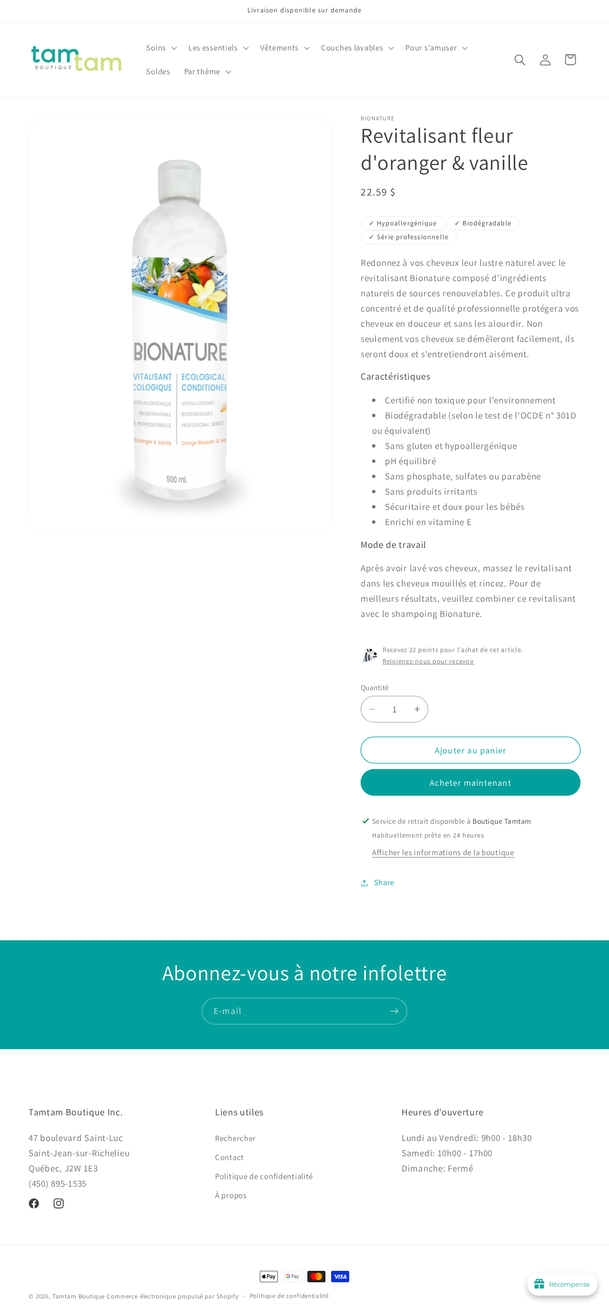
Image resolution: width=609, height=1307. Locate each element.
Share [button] (384, 882)
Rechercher (235, 1138)
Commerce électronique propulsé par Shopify (172, 1296)
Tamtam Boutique (78, 1296)
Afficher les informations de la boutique (443, 852)
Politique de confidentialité (264, 1176)
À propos (231, 1195)
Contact (229, 1157)
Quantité (375, 687)
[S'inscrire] (394, 1011)
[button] (160, 48)
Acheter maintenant (470, 782)
